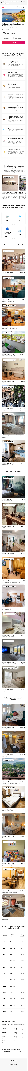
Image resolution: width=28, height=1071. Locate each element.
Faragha (11, 1064)
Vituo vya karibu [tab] (5, 1024)
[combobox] (13, 34)
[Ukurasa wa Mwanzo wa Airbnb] (3, 7)
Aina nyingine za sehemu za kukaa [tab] (18, 1024)
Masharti (16, 1064)
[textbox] (7, 38)
